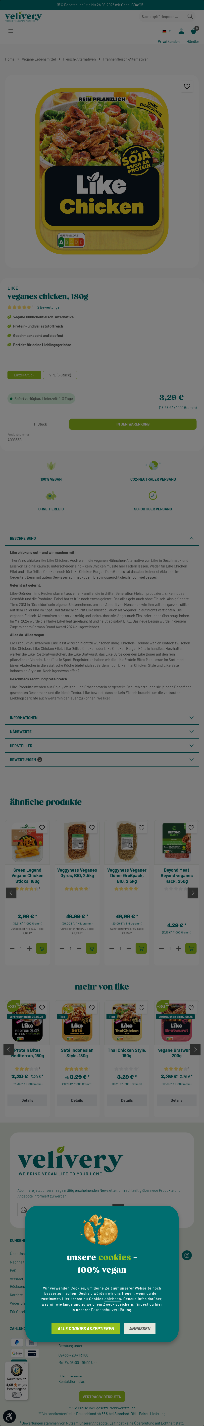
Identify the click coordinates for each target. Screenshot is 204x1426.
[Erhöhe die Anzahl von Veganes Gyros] (79, 948)
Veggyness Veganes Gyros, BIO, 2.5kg (77, 872)
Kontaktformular (71, 1381)
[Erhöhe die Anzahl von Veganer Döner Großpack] (129, 948)
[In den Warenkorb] (41, 948)
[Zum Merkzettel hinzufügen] (187, 86)
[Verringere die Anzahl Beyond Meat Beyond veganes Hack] (161, 948)
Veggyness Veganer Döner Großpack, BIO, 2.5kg (127, 875)
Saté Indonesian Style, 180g (77, 1053)
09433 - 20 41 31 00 (73, 1355)
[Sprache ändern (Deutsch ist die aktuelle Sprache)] (166, 31)
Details (27, 1100)
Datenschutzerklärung (111, 1309)
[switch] (17, 1395)
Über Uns (17, 1253)
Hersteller (21, 745)
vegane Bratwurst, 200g (176, 1053)
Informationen (24, 717)
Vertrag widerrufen (102, 1396)
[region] (102, 171)
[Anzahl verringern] (12, 424)
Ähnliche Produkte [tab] (46, 802)
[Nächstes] (193, 893)
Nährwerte (21, 731)
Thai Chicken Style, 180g (127, 1053)
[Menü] (10, 31)
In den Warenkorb (133, 424)
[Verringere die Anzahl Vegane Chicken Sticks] (12, 948)
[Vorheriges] (11, 893)
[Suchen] (190, 16)
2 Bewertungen (49, 307)
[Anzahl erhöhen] (62, 424)
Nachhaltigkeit (22, 1262)
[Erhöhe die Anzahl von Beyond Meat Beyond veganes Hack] (178, 948)
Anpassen (140, 1328)
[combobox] (162, 16)
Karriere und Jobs (24, 1295)
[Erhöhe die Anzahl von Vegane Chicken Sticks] (29, 948)
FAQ (13, 1270)
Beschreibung (23, 538)
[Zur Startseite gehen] (23, 16)
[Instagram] (187, 1255)
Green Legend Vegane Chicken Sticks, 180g (27, 875)
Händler (193, 41)
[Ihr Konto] (181, 31)
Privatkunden (169, 41)
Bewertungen (25, 759)
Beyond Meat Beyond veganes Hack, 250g (177, 875)
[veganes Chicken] (102, 171)
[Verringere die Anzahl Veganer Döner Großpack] (111, 948)
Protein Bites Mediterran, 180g (27, 1053)
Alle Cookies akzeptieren (85, 1328)
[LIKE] (47, 288)
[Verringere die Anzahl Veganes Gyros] (62, 948)
